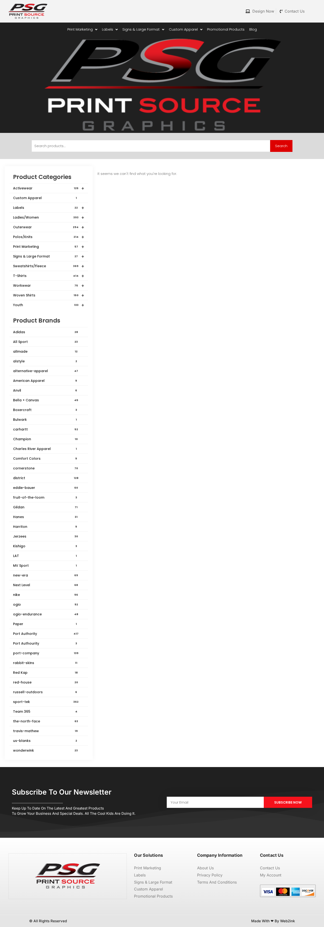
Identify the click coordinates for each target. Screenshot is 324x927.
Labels (48, 208)
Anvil (45, 390)
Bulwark (45, 419)
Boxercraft (45, 409)
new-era (45, 575)
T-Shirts (48, 276)
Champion (45, 439)
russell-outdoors (45, 692)
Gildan (45, 507)
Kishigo (45, 546)
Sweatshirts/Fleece (48, 266)
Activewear (48, 188)
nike (45, 594)
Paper (45, 624)
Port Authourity (45, 643)
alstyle (45, 361)
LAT (45, 555)
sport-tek (46, 701)
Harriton (45, 526)
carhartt (45, 429)
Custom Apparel (45, 198)
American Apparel (45, 380)
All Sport (45, 341)
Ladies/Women (48, 217)
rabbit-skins (45, 662)
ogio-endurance (45, 614)
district (46, 478)
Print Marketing (48, 246)
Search (281, 145)
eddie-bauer (45, 487)
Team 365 (45, 711)
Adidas (45, 332)
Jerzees (45, 536)
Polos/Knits (48, 237)
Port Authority (46, 633)
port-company (46, 653)
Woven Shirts (48, 295)
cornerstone (45, 468)
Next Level (45, 585)
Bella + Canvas (45, 400)
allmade (45, 351)
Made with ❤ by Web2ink (273, 921)
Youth (48, 305)
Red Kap (45, 672)
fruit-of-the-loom (45, 497)
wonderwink (45, 750)
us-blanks (45, 740)
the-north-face (45, 721)
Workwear (48, 285)
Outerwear (48, 227)
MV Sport (45, 565)
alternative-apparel (45, 371)
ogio (45, 604)
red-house (45, 682)
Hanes (45, 517)
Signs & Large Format (48, 256)
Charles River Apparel (45, 448)
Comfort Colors (45, 458)
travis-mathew (45, 731)
